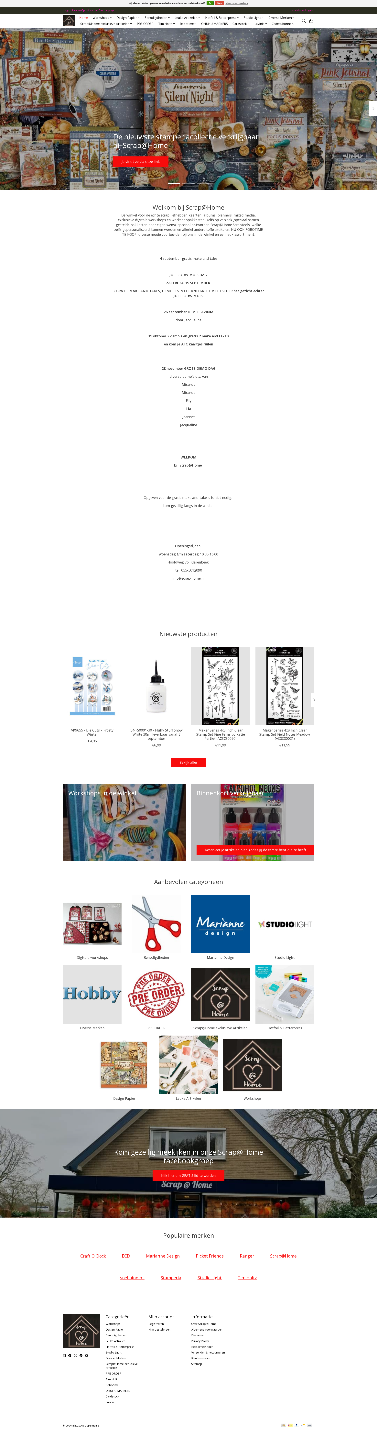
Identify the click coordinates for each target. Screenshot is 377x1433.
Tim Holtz (112, 1379)
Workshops (253, 1098)
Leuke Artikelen (188, 1098)
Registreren (156, 1324)
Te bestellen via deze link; (187, 161)
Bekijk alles (188, 762)
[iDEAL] (290, 1426)
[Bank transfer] (309, 1426)
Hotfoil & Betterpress (285, 1028)
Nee (219, 3)
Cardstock (112, 1396)
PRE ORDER (145, 24)
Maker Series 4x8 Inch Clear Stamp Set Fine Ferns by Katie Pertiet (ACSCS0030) (220, 734)
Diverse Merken (92, 1028)
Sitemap (196, 1364)
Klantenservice (200, 1358)
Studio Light (285, 957)
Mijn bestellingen (159, 1329)
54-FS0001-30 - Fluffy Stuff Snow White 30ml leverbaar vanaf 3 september (156, 734)
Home (83, 18)
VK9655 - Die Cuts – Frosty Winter (92, 732)
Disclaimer (198, 1335)
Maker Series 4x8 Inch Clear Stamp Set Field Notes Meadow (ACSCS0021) (284, 734)
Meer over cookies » (237, 3)
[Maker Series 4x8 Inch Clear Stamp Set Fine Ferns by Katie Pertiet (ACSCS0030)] (220, 686)
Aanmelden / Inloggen (301, 10)
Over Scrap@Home (203, 1324)
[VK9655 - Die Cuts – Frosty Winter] (92, 686)
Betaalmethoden (202, 1347)
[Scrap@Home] (69, 20)
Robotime (112, 1385)
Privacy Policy (200, 1341)
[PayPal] (296, 1426)
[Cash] (283, 1426)
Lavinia (110, 1402)
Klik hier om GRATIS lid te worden (188, 1175)
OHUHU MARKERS (214, 24)
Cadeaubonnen (283, 24)
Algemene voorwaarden (206, 1329)
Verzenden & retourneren (208, 1352)
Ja (210, 3)
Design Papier (124, 1098)
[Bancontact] (303, 1426)
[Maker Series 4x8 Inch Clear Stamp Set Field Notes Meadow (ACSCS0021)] (284, 686)
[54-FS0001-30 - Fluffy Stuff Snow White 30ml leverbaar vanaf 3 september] (156, 686)
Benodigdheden (156, 957)
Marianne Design (220, 957)
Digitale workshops (92, 957)
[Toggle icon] (304, 20)
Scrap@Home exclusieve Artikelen (220, 1028)
